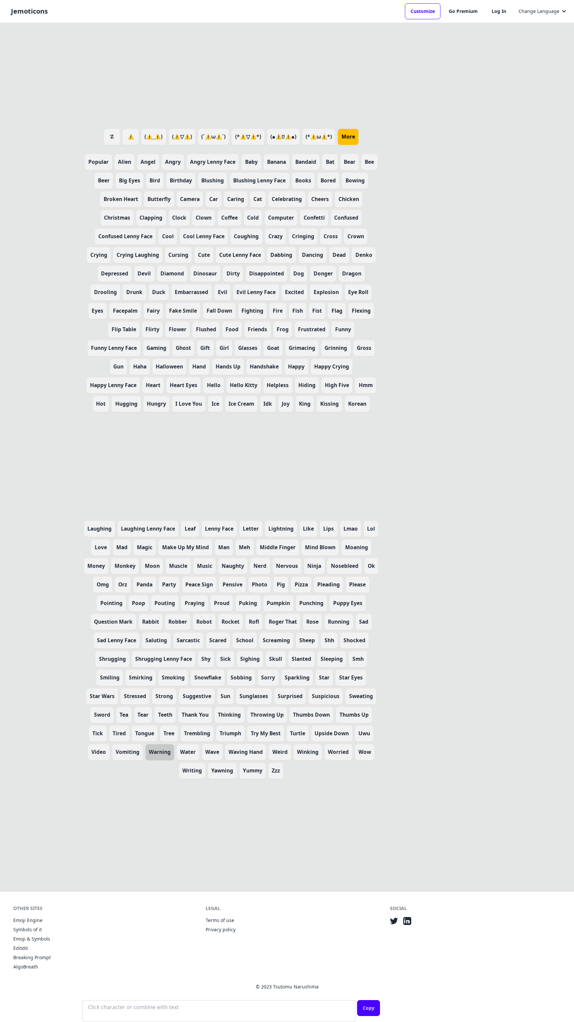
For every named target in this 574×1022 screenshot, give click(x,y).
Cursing (178, 254)
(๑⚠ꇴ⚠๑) (283, 136)
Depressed (114, 273)
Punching (311, 603)
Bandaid (305, 161)
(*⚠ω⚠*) (319, 136)
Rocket (230, 621)
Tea (124, 714)
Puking (248, 603)
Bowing (355, 180)
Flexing (361, 310)
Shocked (354, 640)
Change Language (539, 11)
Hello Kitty (243, 385)
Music (204, 565)
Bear (349, 161)
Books (303, 180)
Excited (294, 292)
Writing (192, 770)
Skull (275, 659)
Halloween (169, 366)
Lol (371, 528)
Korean (357, 403)
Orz (122, 584)
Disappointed (266, 273)
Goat (273, 348)
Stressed (135, 696)
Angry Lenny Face (213, 161)
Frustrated (312, 329)
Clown (204, 217)
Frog (283, 329)
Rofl (254, 621)
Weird (280, 752)
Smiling (110, 677)
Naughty (233, 565)
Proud (222, 603)
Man (224, 547)
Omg (103, 584)
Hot (101, 403)
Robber (177, 621)
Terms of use (220, 920)
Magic (144, 547)
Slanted (301, 659)
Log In (499, 11)
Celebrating (287, 199)
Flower (177, 329)
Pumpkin (278, 603)
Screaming (276, 640)
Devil (144, 273)
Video (98, 752)
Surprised (290, 696)
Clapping (151, 217)
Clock (179, 217)
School (244, 640)
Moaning (356, 547)
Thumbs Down (311, 714)
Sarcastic (188, 640)
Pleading (328, 584)
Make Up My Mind (185, 547)
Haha (139, 366)
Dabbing (281, 254)
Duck (158, 292)
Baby (251, 161)
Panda (144, 584)
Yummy (252, 770)
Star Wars (102, 696)
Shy (206, 659)
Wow (364, 752)
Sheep (307, 640)
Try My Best (266, 733)
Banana (276, 161)
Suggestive (197, 696)
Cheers (320, 199)
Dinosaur (205, 273)
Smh (358, 659)
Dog (298, 273)
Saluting (156, 640)
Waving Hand (246, 752)
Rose (312, 621)
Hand (199, 366)
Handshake (264, 366)
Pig (281, 584)
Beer (104, 180)
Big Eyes (129, 180)
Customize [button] (423, 11)
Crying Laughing (138, 254)
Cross (331, 236)
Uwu (364, 733)
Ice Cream (241, 403)
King (305, 403)
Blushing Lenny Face (259, 180)
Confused (346, 217)
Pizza (301, 584)
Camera (190, 199)
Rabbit (150, 621)
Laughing (99, 528)
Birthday (181, 180)
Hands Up (228, 366)
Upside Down (332, 733)
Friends (257, 329)
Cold (253, 217)
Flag (337, 310)
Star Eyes (351, 677)
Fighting (252, 310)
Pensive (232, 584)
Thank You (195, 714)
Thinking (229, 714)
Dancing (312, 254)
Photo (259, 584)
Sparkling (297, 677)
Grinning (336, 348)
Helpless (278, 385)
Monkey (125, 565)
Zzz (276, 770)
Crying (98, 254)
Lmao (350, 528)
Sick (225, 659)
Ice (215, 403)
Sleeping (332, 659)
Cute (204, 254)
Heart (153, 385)
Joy (286, 403)
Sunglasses (253, 696)
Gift (205, 348)
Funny (343, 329)
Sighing (250, 659)
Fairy (153, 310)
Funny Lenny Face (114, 348)
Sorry (268, 677)
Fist (317, 310)
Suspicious (325, 696)
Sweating (361, 696)
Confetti (314, 217)
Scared (218, 640)
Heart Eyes (183, 385)
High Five (337, 385)
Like (308, 528)
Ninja (314, 565)
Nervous (287, 565)
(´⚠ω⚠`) (213, 136)
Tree (168, 733)
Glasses (247, 348)
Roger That (283, 621)
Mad (122, 547)
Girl (224, 348)
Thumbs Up (354, 714)
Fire (278, 310)
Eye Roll (358, 292)
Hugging (126, 403)
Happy (296, 366)
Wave (212, 752)
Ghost (183, 348)
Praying (195, 603)
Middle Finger (278, 547)
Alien (124, 161)
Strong (164, 696)
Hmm (366, 385)
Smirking (140, 677)
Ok (371, 565)
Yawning (222, 770)
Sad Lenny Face (116, 640)
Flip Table (124, 329)
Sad (363, 621)
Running (338, 621)
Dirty (233, 273)
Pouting (164, 603)
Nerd (259, 565)
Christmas (117, 217)
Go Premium (463, 11)
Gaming (156, 348)
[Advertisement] (231, 74)
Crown (355, 236)
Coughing (246, 236)
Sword (102, 714)
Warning (160, 752)
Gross (364, 348)
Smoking (173, 677)
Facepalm (125, 310)
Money (96, 565)
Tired (119, 733)
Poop (138, 603)
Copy (368, 1008)
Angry (173, 161)
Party (169, 584)
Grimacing (302, 348)
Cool (168, 236)
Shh (329, 640)
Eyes (97, 310)
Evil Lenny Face (256, 292)
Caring (235, 199)
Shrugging (112, 659)
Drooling (105, 292)
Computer (281, 217)
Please (357, 584)
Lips (328, 528)
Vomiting (128, 752)
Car (213, 199)
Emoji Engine (28, 920)
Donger (323, 273)
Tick (97, 733)
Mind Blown (320, 547)
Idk (267, 403)
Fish (297, 310)
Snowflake (207, 677)
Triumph (230, 733)
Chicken (348, 199)
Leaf (190, 528)
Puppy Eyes (347, 603)
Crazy (275, 236)
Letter (251, 528)
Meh (244, 547)
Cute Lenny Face (240, 254)
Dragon (351, 273)
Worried (338, 752)
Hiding (307, 385)
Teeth (165, 714)
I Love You (188, 403)
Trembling (197, 733)
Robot (204, 621)
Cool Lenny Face (204, 236)
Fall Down (219, 310)
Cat (257, 199)
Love (101, 547)
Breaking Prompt (32, 957)
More (348, 136)
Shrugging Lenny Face (163, 659)
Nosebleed (344, 565)
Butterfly (159, 199)
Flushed (206, 329)
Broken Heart (121, 199)
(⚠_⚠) (153, 136)
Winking (308, 752)
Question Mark (113, 621)
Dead (339, 254)
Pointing (111, 603)
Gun (118, 366)
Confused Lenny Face (125, 236)
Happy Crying (331, 366)
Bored (328, 180)
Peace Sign (199, 584)
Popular (98, 161)
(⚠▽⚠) (182, 136)
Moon (152, 565)
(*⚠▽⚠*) (248, 136)
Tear (143, 714)
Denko (363, 254)
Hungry (156, 403)
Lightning (281, 528)
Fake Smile (183, 310)
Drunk (134, 292)
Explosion (326, 292)
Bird (154, 180)
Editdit (20, 948)
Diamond (172, 273)
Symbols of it (27, 929)
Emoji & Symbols (31, 939)
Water (188, 752)
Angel (148, 161)
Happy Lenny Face (113, 385)
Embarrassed (191, 292)
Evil (222, 292)
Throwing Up (267, 714)
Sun (225, 696)
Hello (214, 385)
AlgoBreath (25, 967)
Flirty (152, 329)
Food (232, 329)
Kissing (329, 403)
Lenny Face (219, 528)
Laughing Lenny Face (148, 528)
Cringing (303, 236)
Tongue (144, 733)
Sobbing (241, 677)
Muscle (178, 565)
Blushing (212, 180)
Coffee (229, 217)
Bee (369, 161)
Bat (330, 161)
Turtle (297, 733)
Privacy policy (221, 929)
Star (324, 677)
